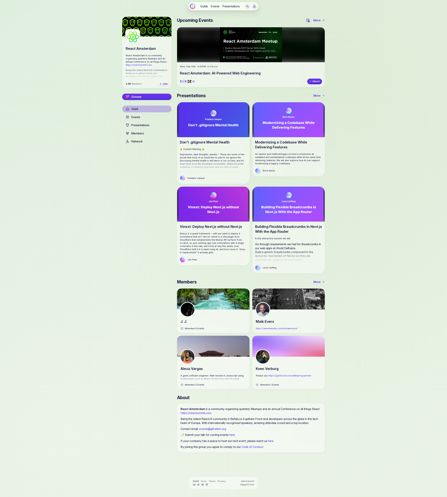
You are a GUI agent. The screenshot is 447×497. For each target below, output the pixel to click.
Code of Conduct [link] (252, 447)
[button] (247, 6)
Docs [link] (204, 481)
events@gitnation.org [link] (212, 429)
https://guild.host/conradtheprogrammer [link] (289, 375)
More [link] (317, 20)
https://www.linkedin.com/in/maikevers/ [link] (277, 328)
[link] (192, 6)
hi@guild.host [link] (247, 484)
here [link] (232, 435)
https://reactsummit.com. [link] (196, 413)
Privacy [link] (222, 481)
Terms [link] (212, 481)
